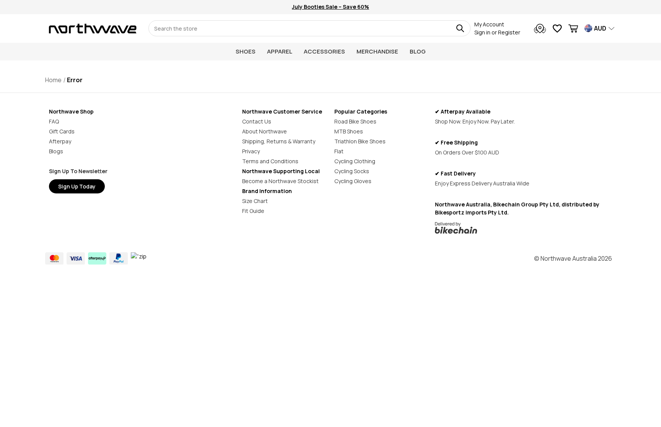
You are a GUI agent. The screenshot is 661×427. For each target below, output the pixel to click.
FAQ (54, 121)
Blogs (56, 151)
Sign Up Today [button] (77, 186)
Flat (339, 151)
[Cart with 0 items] (573, 29)
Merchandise (377, 51)
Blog (418, 51)
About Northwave (264, 131)
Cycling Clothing (354, 161)
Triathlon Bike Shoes (360, 141)
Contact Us (256, 121)
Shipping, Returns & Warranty (278, 141)
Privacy (251, 151)
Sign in (482, 32)
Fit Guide (253, 210)
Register (509, 32)
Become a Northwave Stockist (280, 181)
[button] (523, 228)
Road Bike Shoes (355, 121)
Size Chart (255, 201)
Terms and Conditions (270, 161)
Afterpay (60, 141)
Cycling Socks (351, 171)
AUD (600, 28)
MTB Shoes (348, 131)
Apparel (279, 51)
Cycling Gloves (352, 181)
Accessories (324, 51)
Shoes (246, 51)
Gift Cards (62, 131)
